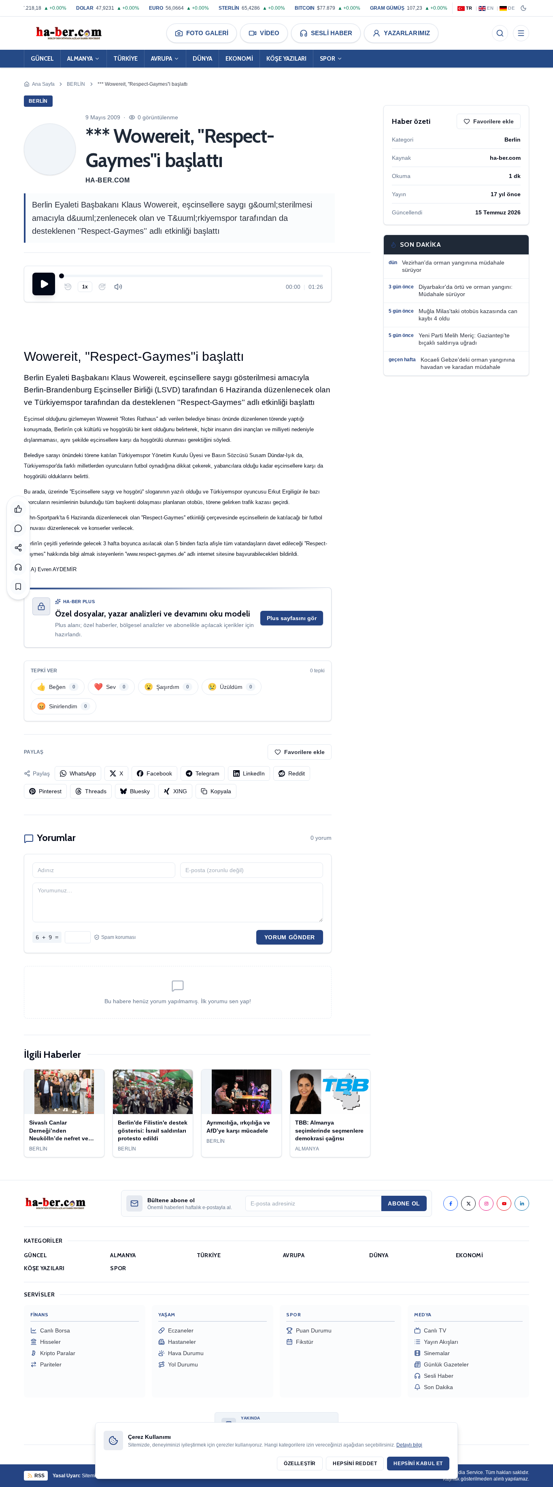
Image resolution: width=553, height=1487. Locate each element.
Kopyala (221, 791)
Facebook (159, 773)
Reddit (296, 773)
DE (511, 8)
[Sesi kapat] (118, 286)
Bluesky (140, 791)
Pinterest (50, 791)
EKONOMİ (239, 58)
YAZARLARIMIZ (407, 33)
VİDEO (269, 33)
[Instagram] (486, 1203)
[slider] (192, 276)
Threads (95, 791)
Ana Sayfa (43, 84)
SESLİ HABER (331, 33)
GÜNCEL (42, 58)
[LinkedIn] (522, 1203)
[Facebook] (450, 1203)
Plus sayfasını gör (292, 618)
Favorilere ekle (304, 752)
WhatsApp (83, 773)
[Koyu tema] (523, 8)
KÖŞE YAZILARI (286, 58)
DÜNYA (202, 58)
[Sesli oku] (18, 567)
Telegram (207, 773)
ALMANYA (80, 58)
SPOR (327, 58)
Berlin (76, 84)
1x (85, 287)
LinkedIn (254, 773)
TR (469, 8)
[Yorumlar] (18, 528)
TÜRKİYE (125, 58)
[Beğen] (18, 509)
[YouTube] (504, 1203)
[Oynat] (43, 284)
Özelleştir (300, 1463)
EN (490, 8)
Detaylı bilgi (409, 1445)
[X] (468, 1203)
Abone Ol (404, 1203)
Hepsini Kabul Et (418, 1463)
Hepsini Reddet (355, 1463)
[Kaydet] (18, 586)
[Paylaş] (18, 548)
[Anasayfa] (68, 33)
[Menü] (521, 33)
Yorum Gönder (289, 937)
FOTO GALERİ (207, 33)
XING (180, 791)
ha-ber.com (107, 180)
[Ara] (500, 33)
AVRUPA (161, 58)
